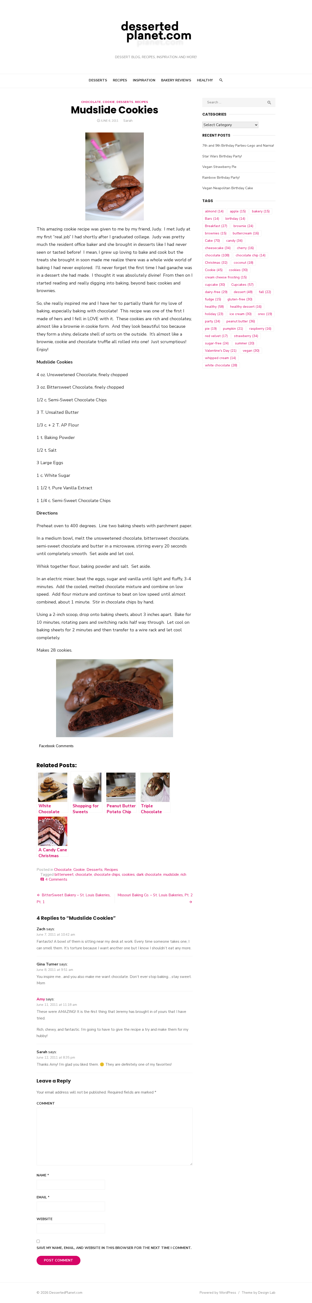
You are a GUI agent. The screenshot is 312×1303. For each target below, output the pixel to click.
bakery (261, 211)
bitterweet (64, 874)
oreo (265, 314)
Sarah (128, 120)
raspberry (260, 328)
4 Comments (56, 879)
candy (234, 240)
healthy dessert (246, 306)
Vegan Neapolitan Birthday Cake (227, 188)
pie (211, 328)
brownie (243, 226)
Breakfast (216, 226)
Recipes (120, 80)
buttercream (246, 233)
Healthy (205, 80)
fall (265, 292)
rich (183, 874)
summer (244, 343)
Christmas (216, 262)
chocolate (83, 874)
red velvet (216, 336)
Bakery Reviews (176, 80)
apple (238, 211)
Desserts (98, 80)
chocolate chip (250, 255)
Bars (212, 218)
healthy (214, 306)
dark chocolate (149, 874)
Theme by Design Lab (258, 1292)
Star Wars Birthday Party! (222, 156)
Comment (46, 1103)
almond (214, 211)
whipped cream (220, 358)
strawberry (246, 336)
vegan (251, 350)
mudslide (171, 874)
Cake (212, 240)
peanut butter (240, 321)
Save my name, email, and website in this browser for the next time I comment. (114, 1248)
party (212, 321)
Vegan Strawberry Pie (219, 166)
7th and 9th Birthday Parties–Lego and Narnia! (238, 145)
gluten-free (239, 299)
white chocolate (221, 365)
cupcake (215, 284)
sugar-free (217, 343)
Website (44, 1219)
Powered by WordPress (218, 1292)
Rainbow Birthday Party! (221, 177)
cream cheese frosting (226, 277)
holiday (214, 314)
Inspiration (144, 80)
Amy (41, 999)
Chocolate (91, 102)
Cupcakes (242, 284)
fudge (213, 299)
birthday (235, 218)
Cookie (109, 102)
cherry (245, 248)
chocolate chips (107, 874)
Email (43, 1197)
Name (43, 1175)
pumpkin (233, 328)
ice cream (241, 314)
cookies (128, 874)
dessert (243, 292)
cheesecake (218, 248)
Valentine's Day (220, 350)
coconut (243, 262)
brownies (215, 233)
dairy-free (216, 292)
